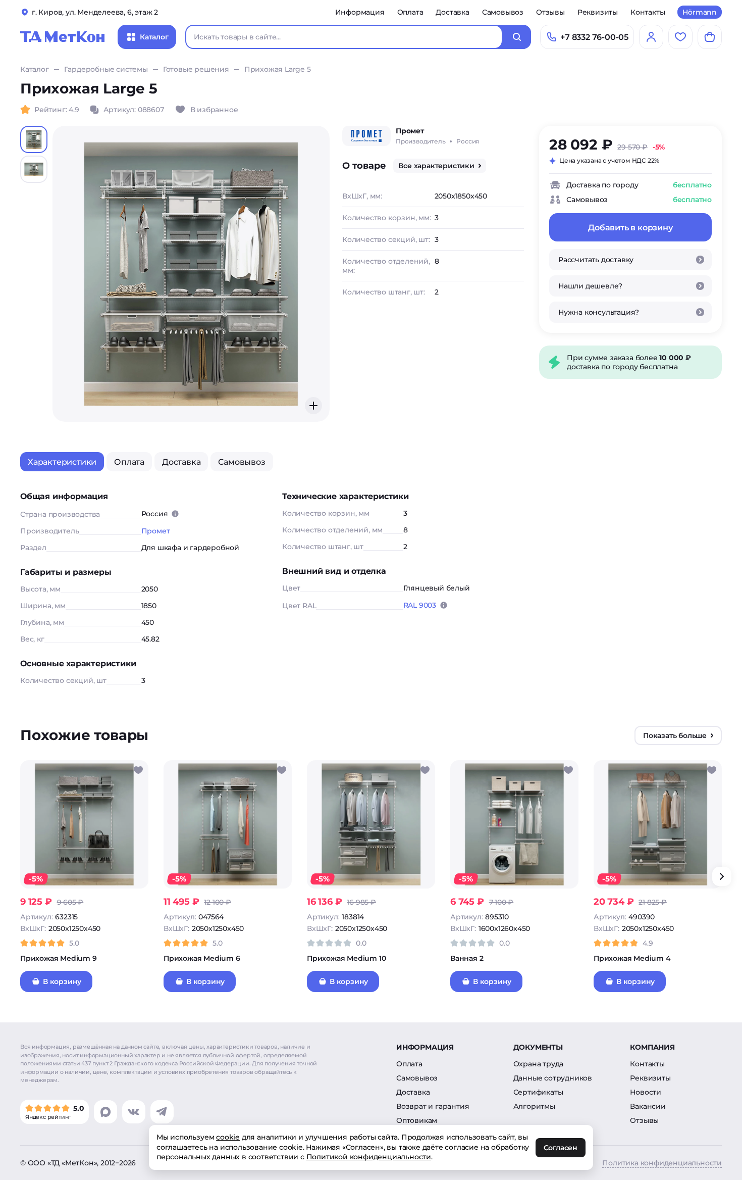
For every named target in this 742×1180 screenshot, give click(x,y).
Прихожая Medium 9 (58, 958)
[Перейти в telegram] (162, 1111)
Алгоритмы (534, 1106)
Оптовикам (416, 1120)
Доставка (452, 12)
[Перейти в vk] (133, 1111)
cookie (228, 1137)
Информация (360, 12)
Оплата (410, 12)
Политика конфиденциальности (662, 1162)
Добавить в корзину (630, 227)
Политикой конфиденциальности (368, 1156)
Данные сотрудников (552, 1078)
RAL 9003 (419, 605)
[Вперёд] (721, 876)
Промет (155, 530)
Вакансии (647, 1106)
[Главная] (62, 37)
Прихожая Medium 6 (202, 958)
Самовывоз (502, 12)
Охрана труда (538, 1063)
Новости (645, 1092)
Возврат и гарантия (432, 1106)
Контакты (647, 12)
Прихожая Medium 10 (346, 958)
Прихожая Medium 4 (632, 958)
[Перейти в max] (105, 1111)
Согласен (560, 1147)
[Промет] (366, 136)
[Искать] (517, 37)
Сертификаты (538, 1092)
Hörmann (699, 12)
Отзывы (550, 12)
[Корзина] (710, 37)
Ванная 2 (466, 958)
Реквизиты (597, 12)
